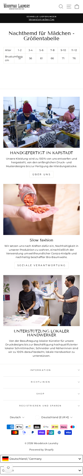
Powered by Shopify (41, 449)
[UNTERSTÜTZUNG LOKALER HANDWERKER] (41, 300)
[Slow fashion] (41, 209)
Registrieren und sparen (40, 405)
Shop (40, 393)
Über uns (41, 174)
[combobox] (41, 459)
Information (40, 370)
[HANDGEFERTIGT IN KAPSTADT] (41, 122)
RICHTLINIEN (40, 382)
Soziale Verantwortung (41, 265)
